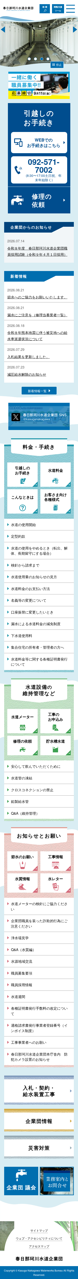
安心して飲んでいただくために (36, 766)
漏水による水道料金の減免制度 (36, 623)
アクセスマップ (39, 1246)
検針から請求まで (25, 565)
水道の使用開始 (23, 524)
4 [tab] (48, 58)
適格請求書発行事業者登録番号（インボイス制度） (39, 1028)
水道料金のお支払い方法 (30, 588)
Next (75, 29)
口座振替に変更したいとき (32, 612)
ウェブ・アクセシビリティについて (39, 1238)
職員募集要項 (21, 973)
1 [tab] (29, 58)
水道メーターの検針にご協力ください (39, 906)
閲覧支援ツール (58, 8)
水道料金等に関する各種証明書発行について (39, 661)
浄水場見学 (20, 937)
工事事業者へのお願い (28, 1042)
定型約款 (18, 536)
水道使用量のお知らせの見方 (34, 576)
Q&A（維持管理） (25, 813)
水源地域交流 (21, 961)
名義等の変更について (28, 600)
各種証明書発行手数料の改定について (39, 1010)
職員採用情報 (21, 984)
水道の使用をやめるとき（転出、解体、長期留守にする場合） (39, 550)
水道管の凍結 (21, 777)
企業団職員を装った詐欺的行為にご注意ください (39, 923)
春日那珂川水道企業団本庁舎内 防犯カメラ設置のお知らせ (39, 1056)
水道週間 (18, 996)
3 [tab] (41, 58)
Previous (3, 29)
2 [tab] (35, 58)
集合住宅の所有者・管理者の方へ (37, 647)
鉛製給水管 (20, 801)
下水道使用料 (21, 635)
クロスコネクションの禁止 (32, 789)
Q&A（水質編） (23, 949)
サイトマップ (39, 1230)
